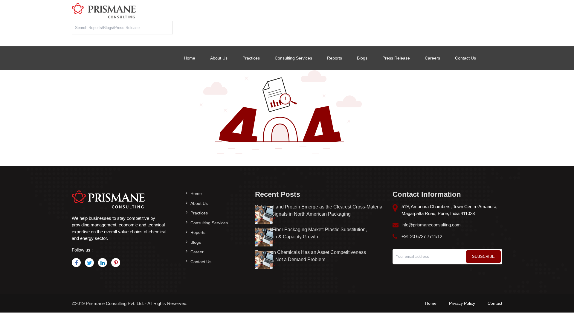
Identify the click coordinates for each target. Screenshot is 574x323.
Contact (495, 303)
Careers (432, 58)
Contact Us (465, 58)
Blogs (362, 58)
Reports (334, 58)
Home (189, 58)
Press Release (396, 58)
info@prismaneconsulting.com (431, 224)
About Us (219, 58)
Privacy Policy (462, 303)
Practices (251, 58)
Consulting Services (293, 58)
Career (197, 251)
